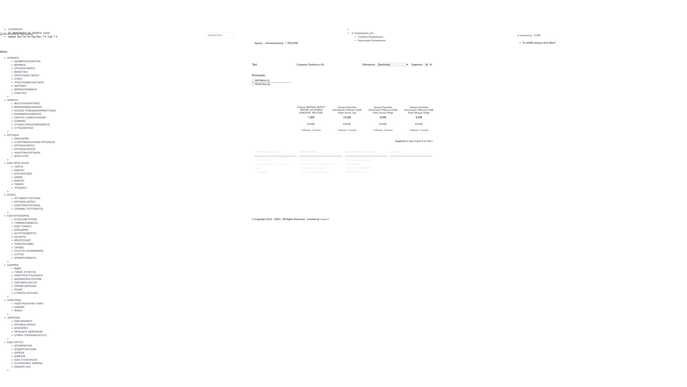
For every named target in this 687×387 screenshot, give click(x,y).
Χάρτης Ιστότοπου (356, 171)
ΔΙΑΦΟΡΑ (19, 356)
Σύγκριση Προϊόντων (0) (310, 64)
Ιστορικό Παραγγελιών (358, 167)
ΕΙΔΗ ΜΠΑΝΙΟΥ (23, 321)
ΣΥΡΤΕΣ (19, 254)
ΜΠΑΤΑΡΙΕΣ (21, 328)
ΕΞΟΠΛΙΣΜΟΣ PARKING (28, 363)
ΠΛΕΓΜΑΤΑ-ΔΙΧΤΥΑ (25, 282)
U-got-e (324, 219)
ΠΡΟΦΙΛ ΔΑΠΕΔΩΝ (25, 286)
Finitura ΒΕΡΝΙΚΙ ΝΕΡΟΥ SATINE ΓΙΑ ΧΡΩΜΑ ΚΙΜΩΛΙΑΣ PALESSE (311, 110)
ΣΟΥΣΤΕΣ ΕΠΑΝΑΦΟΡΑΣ (29, 250)
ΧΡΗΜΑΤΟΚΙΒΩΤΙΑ (25, 257)
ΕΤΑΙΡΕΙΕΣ (262, 172)
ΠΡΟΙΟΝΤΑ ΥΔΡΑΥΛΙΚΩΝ (28, 331)
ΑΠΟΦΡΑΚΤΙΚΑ (23, 345)
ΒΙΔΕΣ (17, 268)
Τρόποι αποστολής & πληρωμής (319, 164)
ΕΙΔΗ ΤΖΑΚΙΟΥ (22, 226)
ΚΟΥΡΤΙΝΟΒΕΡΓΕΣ (25, 233)
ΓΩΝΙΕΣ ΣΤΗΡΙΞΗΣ (25, 272)
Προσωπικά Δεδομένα (313, 167)
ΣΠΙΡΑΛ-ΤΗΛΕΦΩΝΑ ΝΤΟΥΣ (30, 335)
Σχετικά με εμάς (309, 160)
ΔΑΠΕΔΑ (19, 352)
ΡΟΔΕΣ (18, 289)
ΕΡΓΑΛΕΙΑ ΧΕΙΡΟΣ (25, 324)
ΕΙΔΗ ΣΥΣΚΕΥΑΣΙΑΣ (25, 359)
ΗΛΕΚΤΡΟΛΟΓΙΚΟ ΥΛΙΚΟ (28, 303)
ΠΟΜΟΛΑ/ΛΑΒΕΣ (24, 243)
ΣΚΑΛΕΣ (19, 247)
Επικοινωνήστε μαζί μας (359, 160)
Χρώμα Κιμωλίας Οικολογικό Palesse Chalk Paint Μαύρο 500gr (418, 110)
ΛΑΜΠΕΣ (19, 307)
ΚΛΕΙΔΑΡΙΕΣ (21, 229)
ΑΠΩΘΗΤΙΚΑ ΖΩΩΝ (25, 349)
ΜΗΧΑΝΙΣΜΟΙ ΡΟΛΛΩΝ (28, 279)
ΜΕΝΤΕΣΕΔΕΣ (22, 240)
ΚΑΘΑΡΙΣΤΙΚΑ (22, 366)
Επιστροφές (352, 164)
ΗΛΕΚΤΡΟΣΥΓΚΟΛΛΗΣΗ (28, 275)
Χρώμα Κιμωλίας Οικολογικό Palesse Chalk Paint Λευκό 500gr (383, 110)
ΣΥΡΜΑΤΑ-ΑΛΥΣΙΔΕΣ (26, 293)
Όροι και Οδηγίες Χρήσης (315, 171)
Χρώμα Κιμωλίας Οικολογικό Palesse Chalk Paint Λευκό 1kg (347, 110)
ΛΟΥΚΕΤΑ (20, 236)
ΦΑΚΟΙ (18, 310)
